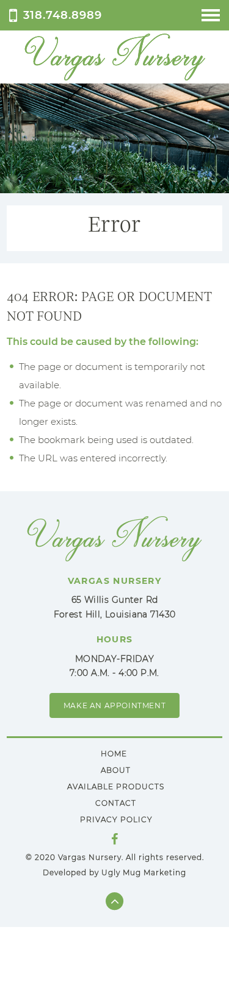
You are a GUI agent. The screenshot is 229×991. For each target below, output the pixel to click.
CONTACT (115, 803)
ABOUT (116, 770)
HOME (114, 754)
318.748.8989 (62, 14)
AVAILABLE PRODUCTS (115, 786)
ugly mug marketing (143, 872)
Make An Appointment (114, 705)
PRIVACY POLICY (116, 819)
